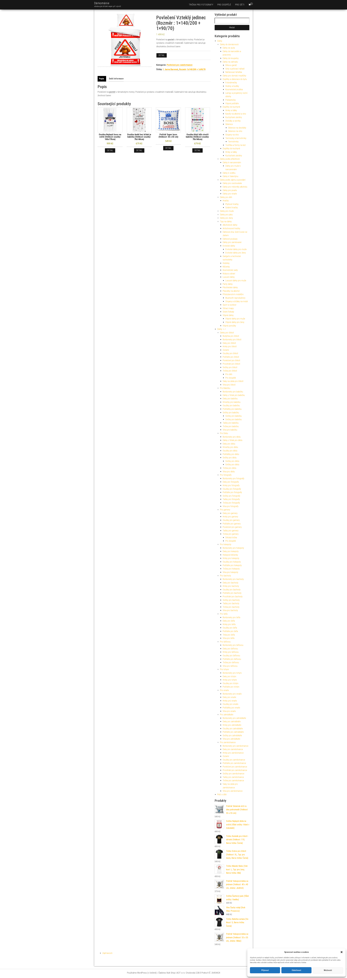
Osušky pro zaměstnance (234, 759)
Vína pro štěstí (229, 384)
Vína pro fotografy (230, 506)
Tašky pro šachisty (231, 603)
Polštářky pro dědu (231, 454)
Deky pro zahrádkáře (232, 721)
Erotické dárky (229, 246)
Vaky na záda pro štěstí (233, 381)
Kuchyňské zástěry (233, 117)
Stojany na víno (232, 134)
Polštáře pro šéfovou (232, 659)
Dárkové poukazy (230, 239)
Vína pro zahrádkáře (231, 739)
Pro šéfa (223, 614)
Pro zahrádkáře (226, 714)
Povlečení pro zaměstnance (179, 65)
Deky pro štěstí (229, 343)
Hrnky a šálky (231, 110)
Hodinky (226, 263)
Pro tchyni (224, 669)
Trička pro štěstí (230, 370)
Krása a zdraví (229, 273)
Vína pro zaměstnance (232, 791)
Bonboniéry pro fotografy (233, 478)
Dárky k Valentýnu (230, 176)
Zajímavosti (107, 953)
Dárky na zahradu (230, 62)
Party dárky (228, 284)
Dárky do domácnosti (229, 44)
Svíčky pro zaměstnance (233, 773)
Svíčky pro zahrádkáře (232, 735)
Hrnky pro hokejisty (231, 558)
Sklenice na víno (235, 131)
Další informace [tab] (116, 78)
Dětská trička (231, 537)
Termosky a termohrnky (235, 138)
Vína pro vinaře (229, 711)
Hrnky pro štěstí (230, 346)
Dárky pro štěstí (227, 332)
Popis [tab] (101, 78)
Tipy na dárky (226, 221)
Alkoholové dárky (230, 225)
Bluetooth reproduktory (235, 298)
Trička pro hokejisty (231, 568)
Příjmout (265, 970)
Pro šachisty (225, 575)
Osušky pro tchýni (230, 683)
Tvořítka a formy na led (235, 145)
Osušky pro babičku (231, 405)
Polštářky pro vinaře (231, 707)
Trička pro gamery (231, 534)
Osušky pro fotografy (232, 489)
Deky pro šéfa (229, 621)
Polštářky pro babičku (232, 409)
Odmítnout (296, 970)
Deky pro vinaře (229, 697)
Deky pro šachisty (230, 582)
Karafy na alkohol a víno (235, 113)
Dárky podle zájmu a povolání (232, 180)
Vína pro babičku (230, 429)
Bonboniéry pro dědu (232, 437)
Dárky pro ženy (226, 218)
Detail (162, 55)
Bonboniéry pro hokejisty (233, 548)
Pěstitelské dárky (230, 287)
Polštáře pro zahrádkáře (233, 732)
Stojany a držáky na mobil (236, 301)
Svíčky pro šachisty (231, 600)
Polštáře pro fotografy (232, 492)
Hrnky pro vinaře (230, 700)
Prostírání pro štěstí (231, 364)
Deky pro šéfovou (230, 648)
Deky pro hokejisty (231, 551)
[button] (341, 952)
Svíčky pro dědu (230, 457)
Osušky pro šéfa (230, 627)
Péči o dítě (221, 794)
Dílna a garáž (231, 65)
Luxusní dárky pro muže (235, 280)
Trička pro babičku (231, 426)
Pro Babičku (225, 388)
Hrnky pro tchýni (230, 680)
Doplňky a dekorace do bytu (235, 79)
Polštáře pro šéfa (230, 631)
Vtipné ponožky (229, 325)
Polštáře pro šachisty (232, 593)
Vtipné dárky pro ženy (234, 322)
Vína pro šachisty (230, 610)
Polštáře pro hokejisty (232, 565)
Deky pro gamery (230, 513)
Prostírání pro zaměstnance (235, 770)
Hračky (226, 200)
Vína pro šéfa (228, 638)
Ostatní (226, 350)
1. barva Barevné (170, 69)
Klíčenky (226, 266)
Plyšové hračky (232, 204)
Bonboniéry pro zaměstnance (235, 746)
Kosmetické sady (230, 270)
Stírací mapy (228, 308)
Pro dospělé (224, 4)
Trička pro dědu (229, 468)
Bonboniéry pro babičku (233, 391)
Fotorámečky (231, 82)
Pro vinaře (224, 690)
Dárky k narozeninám (232, 162)
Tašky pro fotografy (231, 499)
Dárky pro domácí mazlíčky (234, 75)
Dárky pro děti (226, 197)
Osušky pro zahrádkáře (233, 728)
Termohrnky (233, 141)
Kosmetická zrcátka (234, 89)
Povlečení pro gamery (232, 527)
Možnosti (328, 970)
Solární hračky (231, 207)
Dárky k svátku (229, 173)
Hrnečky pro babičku (231, 402)
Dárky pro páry (226, 214)
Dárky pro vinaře (230, 193)
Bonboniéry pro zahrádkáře (234, 718)
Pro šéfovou (225, 641)
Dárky (219, 41)
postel (171, 39)
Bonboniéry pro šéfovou (233, 645)
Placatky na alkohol (231, 291)
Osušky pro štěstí (230, 353)
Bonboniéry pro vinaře (232, 694)
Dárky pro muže (227, 211)
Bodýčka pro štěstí (231, 336)
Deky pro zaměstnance (233, 749)
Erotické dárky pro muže (236, 249)
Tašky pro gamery (230, 530)
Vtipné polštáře (232, 103)
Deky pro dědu (229, 443)
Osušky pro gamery (231, 520)
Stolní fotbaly (228, 311)
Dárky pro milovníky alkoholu (235, 186)
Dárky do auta (229, 48)
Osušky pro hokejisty (232, 562)
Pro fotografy (226, 475)
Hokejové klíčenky (230, 555)
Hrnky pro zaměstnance (233, 753)
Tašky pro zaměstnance (233, 777)
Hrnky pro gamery (230, 516)
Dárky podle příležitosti (230, 159)
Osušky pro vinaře (230, 704)
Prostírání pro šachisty (232, 596)
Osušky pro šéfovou (231, 655)
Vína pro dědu (229, 471)
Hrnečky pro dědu (230, 447)
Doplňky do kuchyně (231, 107)
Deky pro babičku (230, 398)
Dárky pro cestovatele (232, 183)
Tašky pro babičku (231, 423)
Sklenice (229, 124)
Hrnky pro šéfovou (231, 652)
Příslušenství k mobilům (233, 294)
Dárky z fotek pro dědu (232, 440)
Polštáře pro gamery (232, 523)
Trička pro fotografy (201, 4)
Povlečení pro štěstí (231, 360)
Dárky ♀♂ (221, 329)
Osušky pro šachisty (231, 589)
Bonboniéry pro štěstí (232, 339)
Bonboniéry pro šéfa (231, 617)
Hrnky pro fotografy (231, 485)
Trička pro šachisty (231, 607)
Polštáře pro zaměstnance (234, 763)
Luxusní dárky (229, 277)
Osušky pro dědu (230, 450)
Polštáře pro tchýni (231, 686)
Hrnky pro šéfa (229, 624)
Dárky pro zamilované (232, 242)
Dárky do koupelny (231, 58)
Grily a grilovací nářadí (234, 68)
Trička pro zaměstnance (233, 780)
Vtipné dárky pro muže (235, 318)
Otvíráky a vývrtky (233, 121)
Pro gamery (225, 509)
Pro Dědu (224, 433)
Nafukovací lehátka (233, 72)
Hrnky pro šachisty (231, 586)
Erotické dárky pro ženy (235, 252)
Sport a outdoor (229, 305)
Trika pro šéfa (229, 635)
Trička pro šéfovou (231, 662)
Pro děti (239, 4)
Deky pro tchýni (229, 676)
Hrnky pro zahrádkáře (232, 725)
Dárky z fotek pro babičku (234, 395)
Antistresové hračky (231, 228)
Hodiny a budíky (232, 86)
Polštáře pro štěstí (231, 357)
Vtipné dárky (228, 315)
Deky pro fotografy (231, 482)
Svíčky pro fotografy (231, 496)
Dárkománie (101, 3)
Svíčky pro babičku (231, 412)
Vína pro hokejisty (230, 572)
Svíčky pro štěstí (230, 367)
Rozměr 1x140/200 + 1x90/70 (192, 69)
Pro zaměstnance (228, 742)
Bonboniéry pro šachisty (233, 579)
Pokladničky (230, 100)
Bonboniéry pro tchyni (232, 673)
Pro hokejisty (225, 544)
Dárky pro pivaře (230, 190)
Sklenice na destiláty (237, 127)
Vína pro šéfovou (230, 666)
